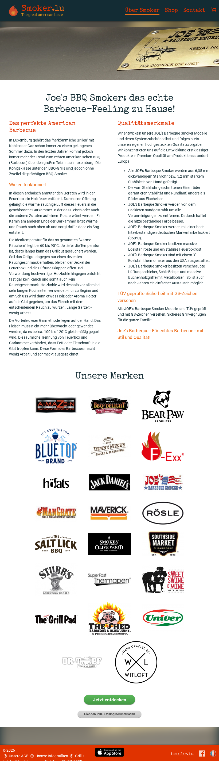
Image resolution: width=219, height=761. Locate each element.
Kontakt (194, 10)
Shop (171, 10)
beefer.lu (182, 754)
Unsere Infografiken (52, 756)
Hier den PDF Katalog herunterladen (109, 714)
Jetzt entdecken (109, 699)
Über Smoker (142, 10)
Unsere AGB (19, 756)
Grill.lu (80, 756)
